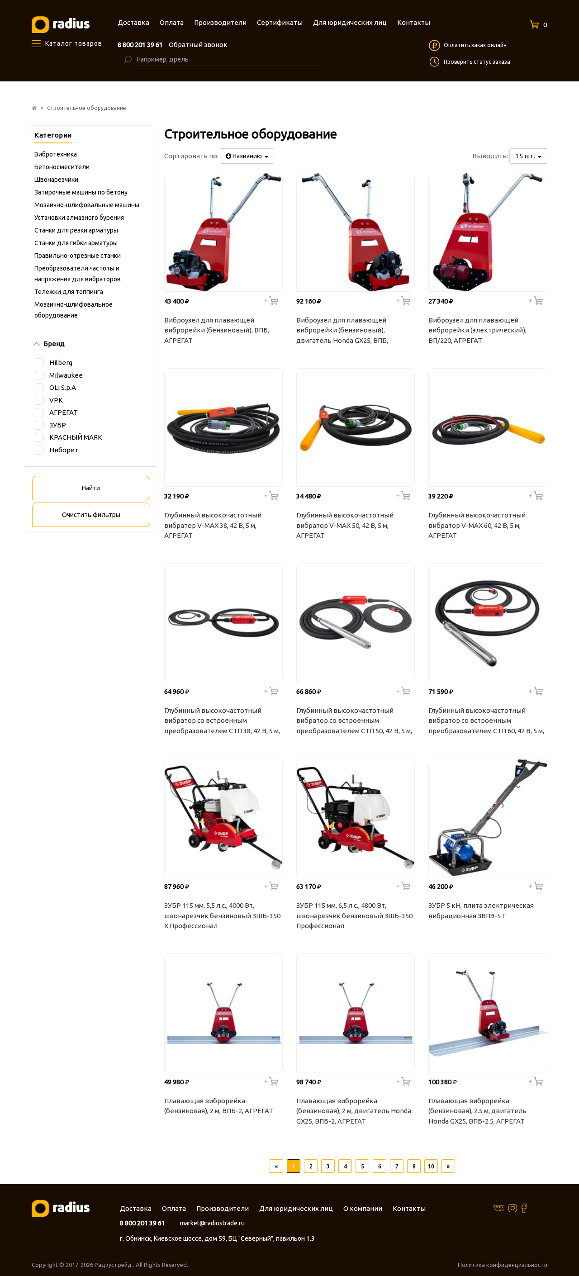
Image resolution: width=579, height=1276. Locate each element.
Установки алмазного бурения (79, 217)
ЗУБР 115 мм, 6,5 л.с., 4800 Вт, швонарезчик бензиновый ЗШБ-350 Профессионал (354, 915)
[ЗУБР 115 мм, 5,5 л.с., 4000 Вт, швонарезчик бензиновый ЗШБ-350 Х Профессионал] (223, 818)
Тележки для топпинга (68, 291)
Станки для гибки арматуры (76, 243)
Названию (248, 156)
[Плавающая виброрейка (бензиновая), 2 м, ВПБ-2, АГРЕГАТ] (223, 1013)
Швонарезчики (56, 179)
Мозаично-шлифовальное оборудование (73, 310)
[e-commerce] (61, 24)
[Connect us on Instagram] (512, 1208)
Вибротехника (55, 154)
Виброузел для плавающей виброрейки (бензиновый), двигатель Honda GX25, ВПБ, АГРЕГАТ (342, 331)
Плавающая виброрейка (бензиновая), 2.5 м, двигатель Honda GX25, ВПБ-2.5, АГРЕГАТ (477, 1111)
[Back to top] (569, 1250)
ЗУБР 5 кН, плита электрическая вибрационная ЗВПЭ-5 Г (481, 910)
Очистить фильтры (91, 514)
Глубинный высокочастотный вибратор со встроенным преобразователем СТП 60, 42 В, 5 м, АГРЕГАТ (486, 722)
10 (431, 1166)
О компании (362, 1208)
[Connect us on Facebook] (524, 1208)
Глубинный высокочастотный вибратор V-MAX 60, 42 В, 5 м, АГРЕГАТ (477, 525)
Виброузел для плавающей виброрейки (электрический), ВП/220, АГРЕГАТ (477, 330)
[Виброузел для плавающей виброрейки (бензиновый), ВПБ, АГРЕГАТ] (223, 232)
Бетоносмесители (62, 167)
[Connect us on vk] (498, 1207)
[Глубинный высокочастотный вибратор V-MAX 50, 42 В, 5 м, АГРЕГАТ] (355, 427)
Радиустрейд (114, 1265)
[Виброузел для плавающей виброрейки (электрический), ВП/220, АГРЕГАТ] (487, 232)
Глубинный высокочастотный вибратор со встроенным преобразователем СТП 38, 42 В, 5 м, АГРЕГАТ (222, 722)
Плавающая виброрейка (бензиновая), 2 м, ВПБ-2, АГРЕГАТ (218, 1106)
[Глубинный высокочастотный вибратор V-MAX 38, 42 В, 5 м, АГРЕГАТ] (223, 427)
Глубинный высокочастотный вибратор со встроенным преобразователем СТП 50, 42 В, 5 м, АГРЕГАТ (354, 722)
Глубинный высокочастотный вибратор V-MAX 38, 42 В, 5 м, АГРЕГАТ (212, 525)
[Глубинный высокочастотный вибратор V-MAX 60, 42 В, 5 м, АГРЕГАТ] (487, 427)
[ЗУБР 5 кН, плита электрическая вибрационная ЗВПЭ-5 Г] (487, 818)
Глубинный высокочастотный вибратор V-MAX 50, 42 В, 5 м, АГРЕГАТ (345, 525)
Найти (91, 488)
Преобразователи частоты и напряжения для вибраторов (77, 274)
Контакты (409, 1208)
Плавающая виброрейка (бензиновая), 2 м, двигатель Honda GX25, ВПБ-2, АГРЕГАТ (353, 1111)
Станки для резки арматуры (76, 230)
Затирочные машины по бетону (81, 192)
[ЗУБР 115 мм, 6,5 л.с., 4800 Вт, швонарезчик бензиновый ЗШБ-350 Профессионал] (355, 818)
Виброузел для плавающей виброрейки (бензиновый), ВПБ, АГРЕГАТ (216, 330)
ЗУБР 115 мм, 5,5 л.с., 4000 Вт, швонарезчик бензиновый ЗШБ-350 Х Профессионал (222, 915)
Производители (222, 1208)
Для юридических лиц (296, 1208)
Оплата (174, 1208)
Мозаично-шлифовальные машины (86, 205)
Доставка (136, 1208)
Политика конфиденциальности (502, 1265)
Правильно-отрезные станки (77, 255)
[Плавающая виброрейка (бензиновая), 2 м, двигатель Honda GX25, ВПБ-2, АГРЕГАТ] (355, 1013)
